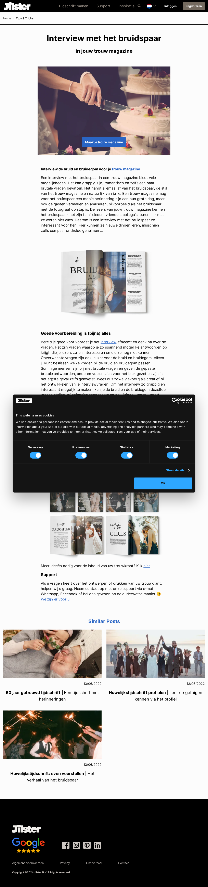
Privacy (65, 863)
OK (163, 483)
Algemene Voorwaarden (28, 863)
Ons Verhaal (94, 863)
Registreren (194, 6)
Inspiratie (126, 6)
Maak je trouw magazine (104, 142)
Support (103, 6)
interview (108, 342)
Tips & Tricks (25, 18)
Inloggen (170, 6)
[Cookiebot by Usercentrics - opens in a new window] (174, 401)
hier (146, 566)
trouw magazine (126, 169)
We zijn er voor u (55, 599)
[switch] (81, 455)
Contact (123, 863)
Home (7, 18)
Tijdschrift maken (73, 6)
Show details (175, 470)
